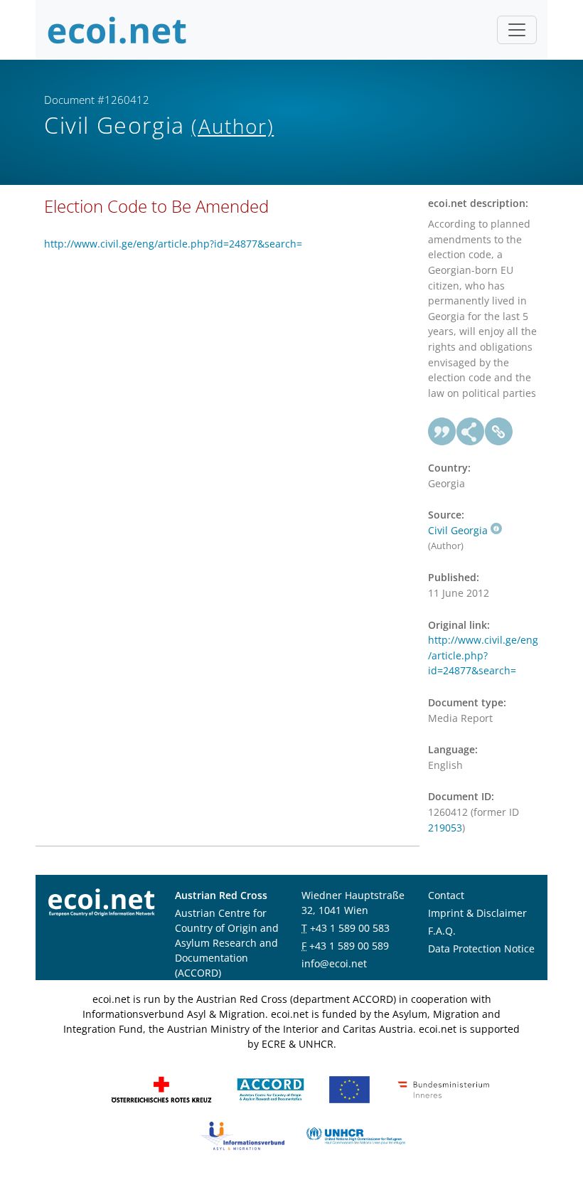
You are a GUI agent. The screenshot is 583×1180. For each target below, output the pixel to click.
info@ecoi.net (334, 963)
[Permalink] (499, 432)
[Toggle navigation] (517, 30)
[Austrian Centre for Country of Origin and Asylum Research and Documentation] (270, 1088)
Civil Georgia (458, 530)
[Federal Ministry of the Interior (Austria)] (444, 1088)
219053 (445, 827)
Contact (446, 895)
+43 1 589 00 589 (349, 945)
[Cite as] (442, 432)
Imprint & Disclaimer (477, 913)
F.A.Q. (442, 930)
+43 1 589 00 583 (350, 928)
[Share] (470, 432)
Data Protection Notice (481, 948)
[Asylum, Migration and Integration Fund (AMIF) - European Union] (349, 1088)
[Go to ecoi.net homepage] (117, 30)
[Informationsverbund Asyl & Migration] (242, 1134)
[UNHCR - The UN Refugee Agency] (355, 1134)
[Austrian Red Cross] (161, 1088)
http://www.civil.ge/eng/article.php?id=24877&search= (173, 243)
